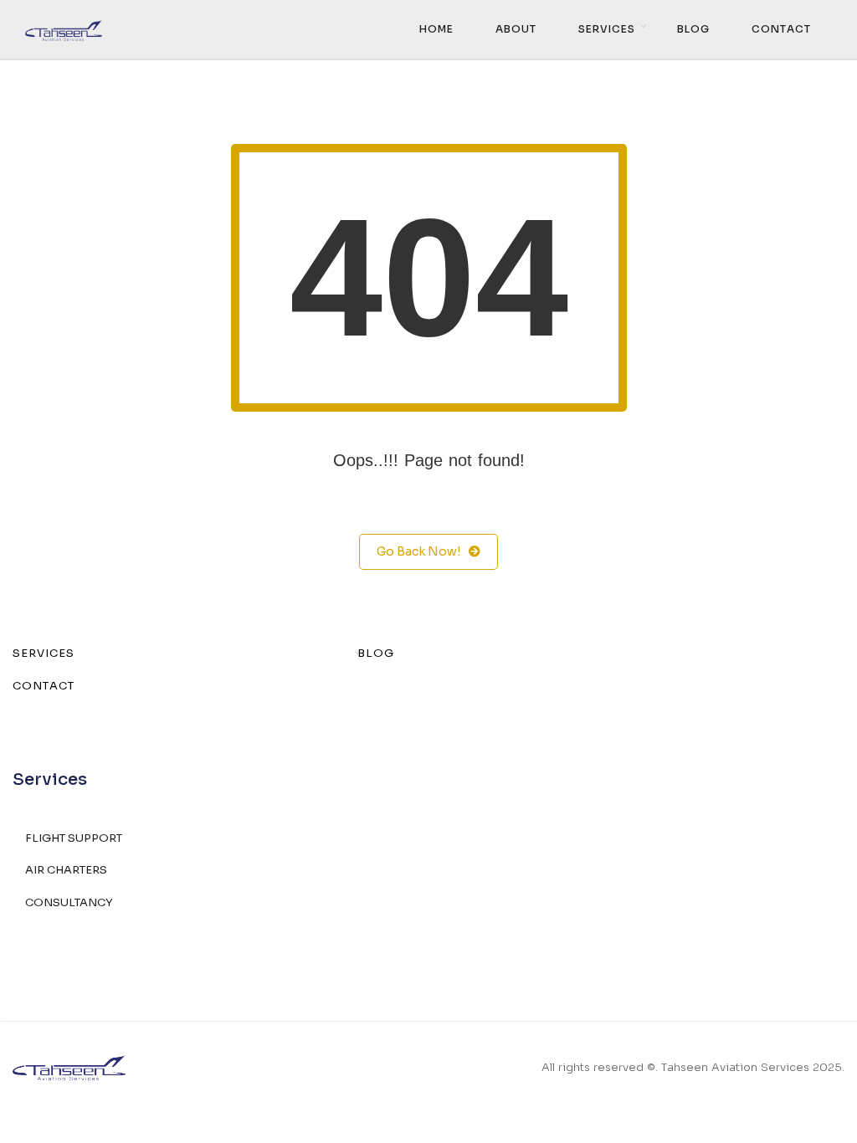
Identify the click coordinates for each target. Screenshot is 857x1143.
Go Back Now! (418, 551)
